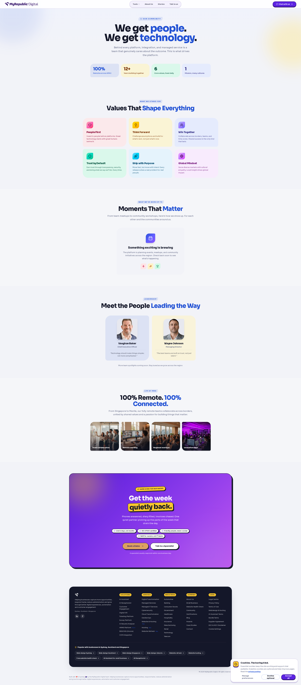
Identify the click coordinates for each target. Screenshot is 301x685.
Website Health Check (195, 607)
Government (169, 610)
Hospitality (168, 618)
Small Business (192, 603)
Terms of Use (214, 607)
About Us (149, 4)
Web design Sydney (84, 653)
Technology (168, 633)
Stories (161, 4)
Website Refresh (150, 631)
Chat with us (284, 4)
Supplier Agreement (216, 622)
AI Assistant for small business (115, 658)
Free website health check (87, 658)
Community (190, 610)
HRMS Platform (127, 628)
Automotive (168, 599)
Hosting (146, 628)
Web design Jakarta (154, 653)
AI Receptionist (125, 603)
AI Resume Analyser (127, 624)
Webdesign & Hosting (217, 610)
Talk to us (174, 4)
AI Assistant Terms (216, 614)
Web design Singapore (131, 653)
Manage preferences (247, 677)
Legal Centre (213, 599)
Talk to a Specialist (164, 546)
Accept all (288, 677)
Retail (166, 629)
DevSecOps (146, 618)
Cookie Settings (215, 629)
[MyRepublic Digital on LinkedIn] (77, 616)
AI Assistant (124, 599)
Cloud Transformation (150, 614)
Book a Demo (133, 546)
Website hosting (194, 653)
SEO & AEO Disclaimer (217, 625)
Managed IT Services (150, 607)
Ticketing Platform (126, 616)
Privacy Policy (214, 603)
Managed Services (149, 603)
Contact (189, 629)
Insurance (168, 622)
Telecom (167, 636)
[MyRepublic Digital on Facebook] (82, 616)
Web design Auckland (107, 653)
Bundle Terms (214, 618)
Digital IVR (123, 613)
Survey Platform (125, 620)
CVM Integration (125, 635)
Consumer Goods (171, 607)
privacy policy (254, 672)
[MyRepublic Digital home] (21, 4)
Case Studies (191, 625)
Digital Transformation (150, 599)
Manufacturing (169, 625)
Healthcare (168, 614)
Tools (135, 4)
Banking (167, 603)
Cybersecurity (147, 610)
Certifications (191, 614)
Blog (188, 618)
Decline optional (270, 677)
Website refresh (175, 653)
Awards (189, 622)
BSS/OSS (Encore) (126, 631)
